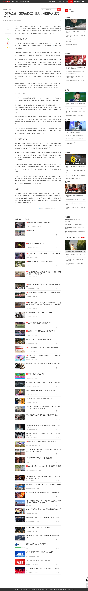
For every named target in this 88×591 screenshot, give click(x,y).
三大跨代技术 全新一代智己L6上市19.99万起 (75, 199)
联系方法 (39, 589)
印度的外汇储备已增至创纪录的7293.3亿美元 (39, 552)
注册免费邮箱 (76, 1)
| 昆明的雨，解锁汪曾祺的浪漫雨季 (74, 224)
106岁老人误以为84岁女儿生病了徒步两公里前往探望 (44, 466)
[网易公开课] (54, 1)
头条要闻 (67, 17)
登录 (71, 1)
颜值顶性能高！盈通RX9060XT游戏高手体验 (42, 331)
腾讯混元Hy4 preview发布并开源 (73, 178)
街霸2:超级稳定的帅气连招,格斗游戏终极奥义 (42, 441)
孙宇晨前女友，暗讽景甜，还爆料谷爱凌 (74, 115)
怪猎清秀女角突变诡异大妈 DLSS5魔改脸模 (39, 339)
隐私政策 (51, 589)
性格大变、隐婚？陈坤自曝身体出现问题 (74, 108)
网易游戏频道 (19, 20)
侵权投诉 (72, 589)
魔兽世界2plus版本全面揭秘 (36, 243)
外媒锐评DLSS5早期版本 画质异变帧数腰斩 (39, 458)
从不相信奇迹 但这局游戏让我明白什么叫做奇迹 (43, 347)
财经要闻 (67, 119)
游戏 (19, 28)
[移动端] (50, 1)
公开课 (77, 237)
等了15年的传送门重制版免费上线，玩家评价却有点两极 (43, 382)
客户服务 (47, 589)
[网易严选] (59, 1)
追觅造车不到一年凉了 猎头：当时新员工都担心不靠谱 (42, 517)
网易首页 (13, 1)
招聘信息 (43, 589)
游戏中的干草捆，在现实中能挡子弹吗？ (40, 261)
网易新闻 (70, 9)
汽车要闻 (67, 182)
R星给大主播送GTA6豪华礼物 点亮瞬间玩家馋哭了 (41, 390)
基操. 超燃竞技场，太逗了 (36, 374)
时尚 (70, 237)
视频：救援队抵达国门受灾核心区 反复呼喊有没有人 (42, 415)
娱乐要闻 (67, 90)
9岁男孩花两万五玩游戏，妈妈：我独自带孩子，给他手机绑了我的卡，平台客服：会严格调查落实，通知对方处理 (43, 304)
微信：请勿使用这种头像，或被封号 (37, 544)
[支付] (63, 1)
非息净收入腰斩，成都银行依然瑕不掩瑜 (74, 138)
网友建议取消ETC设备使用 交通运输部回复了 (40, 398)
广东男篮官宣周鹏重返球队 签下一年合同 (75, 80)
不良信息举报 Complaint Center (60, 589)
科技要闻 (67, 152)
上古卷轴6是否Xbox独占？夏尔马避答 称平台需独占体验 (43, 364)
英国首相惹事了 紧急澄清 (71, 44)
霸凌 (53, 45)
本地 (66, 237)
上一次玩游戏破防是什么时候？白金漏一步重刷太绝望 (42, 492)
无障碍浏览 (22, 1)
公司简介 (35, 589)
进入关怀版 (27, 1)
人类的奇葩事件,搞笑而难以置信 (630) (40, 323)
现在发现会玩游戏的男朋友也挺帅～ (39, 222)
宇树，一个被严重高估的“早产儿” (73, 132)
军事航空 (83, 237)
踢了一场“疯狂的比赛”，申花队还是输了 (38, 527)
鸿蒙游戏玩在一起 (33, 230)
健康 (74, 237)
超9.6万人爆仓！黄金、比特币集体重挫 (74, 135)
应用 (17, 1)
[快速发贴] (8, 27)
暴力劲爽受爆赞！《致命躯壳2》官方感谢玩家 (40, 312)
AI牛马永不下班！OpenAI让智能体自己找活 (75, 175)
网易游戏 (9, 9)
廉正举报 (68, 589)
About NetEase (30, 589)
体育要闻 (67, 54)
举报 (60, 20)
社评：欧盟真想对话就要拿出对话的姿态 (38, 560)
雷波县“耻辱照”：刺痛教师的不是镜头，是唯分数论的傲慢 (43, 484)
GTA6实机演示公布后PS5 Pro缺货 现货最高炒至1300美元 (43, 509)
